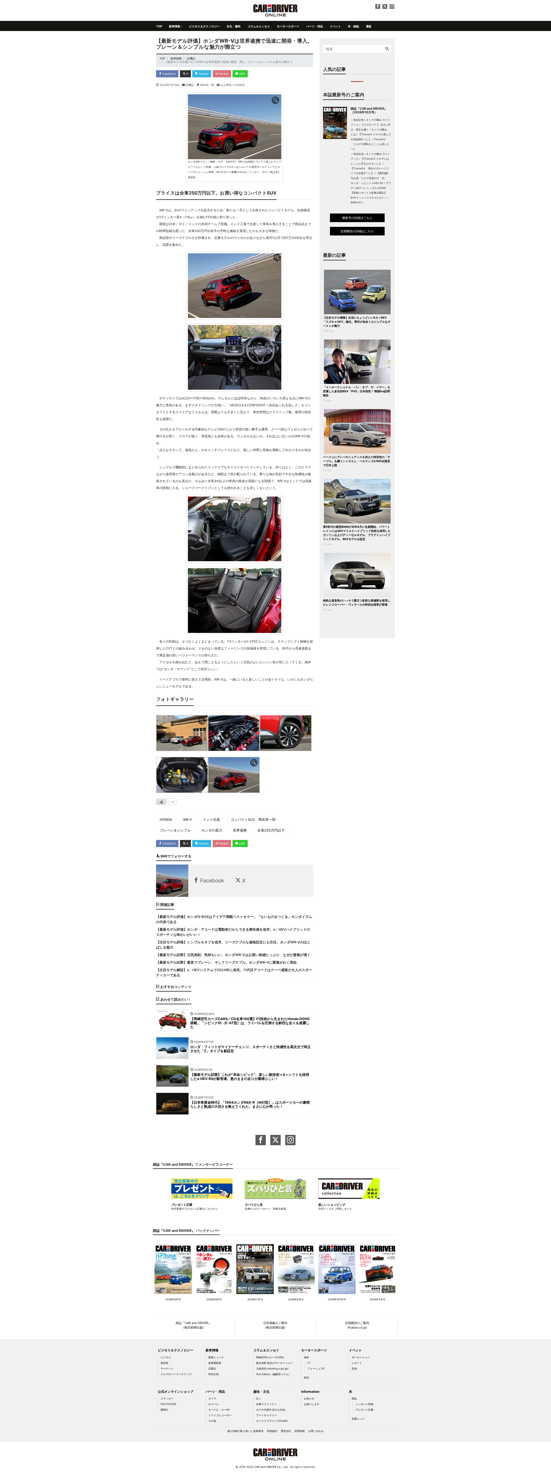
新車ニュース (216, 1357)
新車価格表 (214, 1363)
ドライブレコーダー (220, 1415)
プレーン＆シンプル (175, 830)
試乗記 (190, 85)
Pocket (223, 73)
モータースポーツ (288, 26)
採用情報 (299, 1431)
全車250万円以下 (271, 830)
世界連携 (240, 830)
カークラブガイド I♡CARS (272, 1420)
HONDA (166, 819)
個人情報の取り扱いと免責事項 (245, 1431)
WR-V (187, 819)
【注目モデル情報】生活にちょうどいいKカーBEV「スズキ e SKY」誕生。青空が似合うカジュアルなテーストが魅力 (357, 321)
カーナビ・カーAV (219, 1409)
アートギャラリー (266, 1415)
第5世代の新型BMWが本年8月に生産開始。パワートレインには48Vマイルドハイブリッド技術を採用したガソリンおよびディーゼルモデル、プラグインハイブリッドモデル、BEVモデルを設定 (357, 533)
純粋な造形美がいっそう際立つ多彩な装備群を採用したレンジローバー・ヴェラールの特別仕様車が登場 (356, 602)
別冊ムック (358, 1418)
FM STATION (168, 1404)
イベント (335, 26)
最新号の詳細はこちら (357, 218)
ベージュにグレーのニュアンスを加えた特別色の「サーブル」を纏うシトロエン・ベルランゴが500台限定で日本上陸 (356, 461)
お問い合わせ (316, 1431)
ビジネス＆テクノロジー (204, 26)
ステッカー (167, 1398)
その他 (212, 1420)
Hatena (203, 73)
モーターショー (361, 1357)
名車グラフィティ (266, 1404)
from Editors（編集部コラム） (273, 1374)
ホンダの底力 (211, 830)
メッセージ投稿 (364, 1404)
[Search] (387, 49)
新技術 (164, 1363)
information (310, 1392)
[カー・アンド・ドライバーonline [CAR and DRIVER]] (275, 10)
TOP (159, 26)
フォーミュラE (316, 1368)
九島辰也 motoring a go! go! (272, 1368)
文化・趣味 (234, 26)
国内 (306, 1377)
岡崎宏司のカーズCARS (270, 1357)
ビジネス (166, 1357)
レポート (357, 1363)
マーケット (167, 1368)
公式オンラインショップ (175, 1392)
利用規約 (272, 1431)
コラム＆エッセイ (259, 26)
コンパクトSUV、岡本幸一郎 (253, 819)
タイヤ (212, 1398)
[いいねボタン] (161, 802)
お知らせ (309, 1398)
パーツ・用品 (314, 26)
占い (258, 1398)
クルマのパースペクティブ (176, 1374)
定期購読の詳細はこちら (357, 231)
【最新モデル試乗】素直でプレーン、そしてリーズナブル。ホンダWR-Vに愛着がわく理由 (226, 962)
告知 (354, 1368)
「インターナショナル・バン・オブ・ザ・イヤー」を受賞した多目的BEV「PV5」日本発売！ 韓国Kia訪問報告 (356, 391)
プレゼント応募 (364, 1409)
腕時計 (164, 1409)
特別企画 (213, 1374)
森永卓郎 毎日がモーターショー (274, 1363)
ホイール (213, 1404)
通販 (368, 26)
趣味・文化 (261, 1392)
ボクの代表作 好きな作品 (270, 1409)
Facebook (169, 73)
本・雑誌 (353, 26)
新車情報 (174, 26)
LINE (241, 73)
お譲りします (311, 1404)
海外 (306, 1357)
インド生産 (211, 819)
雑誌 (354, 1398)
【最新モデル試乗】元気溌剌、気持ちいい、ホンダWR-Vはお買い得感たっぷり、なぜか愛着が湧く (233, 955)
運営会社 (286, 1431)
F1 (309, 1363)
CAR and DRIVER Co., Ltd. (271, 1467)
